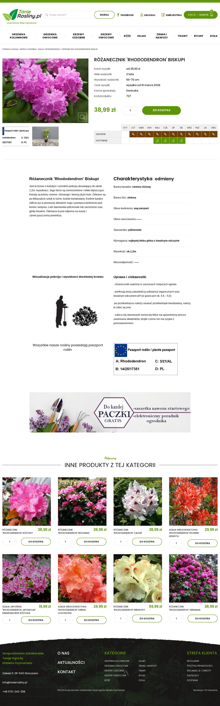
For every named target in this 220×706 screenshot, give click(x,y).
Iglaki (141, 36)
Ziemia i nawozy (162, 35)
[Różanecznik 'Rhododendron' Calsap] (138, 501)
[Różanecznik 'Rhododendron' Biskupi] (82, 117)
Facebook (127, 15)
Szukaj (104, 14)
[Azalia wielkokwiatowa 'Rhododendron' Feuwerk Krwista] (193, 501)
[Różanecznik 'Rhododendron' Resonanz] (82, 501)
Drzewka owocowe (50, 35)
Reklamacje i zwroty (199, 670)
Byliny (198, 36)
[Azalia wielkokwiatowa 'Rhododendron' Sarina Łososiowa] (82, 578)
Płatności (193, 675)
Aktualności (71, 662)
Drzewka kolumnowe (19, 35)
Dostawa (192, 680)
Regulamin (193, 661)
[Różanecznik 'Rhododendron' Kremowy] (138, 578)
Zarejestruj (174, 15)
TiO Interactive (211, 690)
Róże (127, 36)
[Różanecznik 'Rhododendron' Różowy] (26, 501)
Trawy (183, 36)
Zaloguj (149, 15)
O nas (63, 653)
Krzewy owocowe (106, 35)
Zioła (214, 36)
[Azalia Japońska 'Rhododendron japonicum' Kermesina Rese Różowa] (26, 578)
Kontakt (66, 672)
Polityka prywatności (200, 665)
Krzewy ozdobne (78, 35)
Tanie (29, 13)
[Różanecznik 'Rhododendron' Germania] (193, 578)
